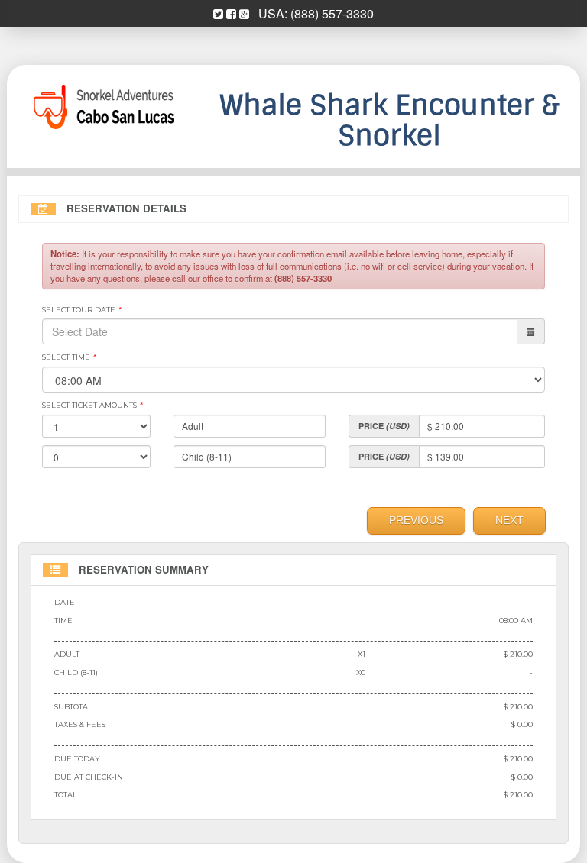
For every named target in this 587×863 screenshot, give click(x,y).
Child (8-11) (76, 672)
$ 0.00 (522, 724)
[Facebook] (231, 14)
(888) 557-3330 (332, 13)
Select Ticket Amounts (92, 405)
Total (65, 794)
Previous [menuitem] (416, 520)
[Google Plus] (244, 14)
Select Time (69, 357)
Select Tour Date (81, 309)
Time (63, 620)
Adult (66, 654)
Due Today (77, 759)
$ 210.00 (518, 654)
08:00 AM (516, 620)
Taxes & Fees (79, 724)
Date (64, 602)
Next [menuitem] (509, 520)
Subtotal (73, 707)
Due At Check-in (88, 777)
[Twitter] (218, 14)
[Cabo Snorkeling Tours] (102, 107)
